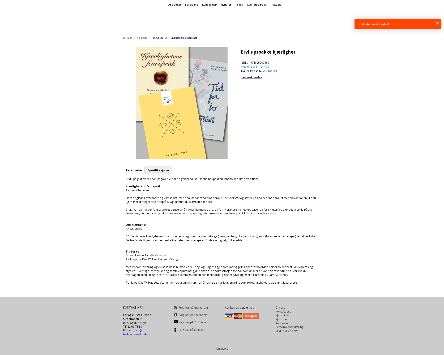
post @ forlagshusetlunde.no (137, 332)
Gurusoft (222, 348)
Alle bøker (174, 4)
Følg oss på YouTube (192, 322)
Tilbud (239, 4)
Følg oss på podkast (191, 330)
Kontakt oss (283, 311)
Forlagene (191, 4)
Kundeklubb (209, 4)
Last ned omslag (251, 77)
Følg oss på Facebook (193, 315)
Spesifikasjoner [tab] (158, 170)
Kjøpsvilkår (282, 315)
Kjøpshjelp (282, 319)
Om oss (280, 307)
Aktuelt (276, 4)
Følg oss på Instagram (193, 307)
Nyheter (226, 4)
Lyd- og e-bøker (257, 4)
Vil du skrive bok (286, 331)
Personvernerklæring (289, 327)
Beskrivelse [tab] (134, 170)
